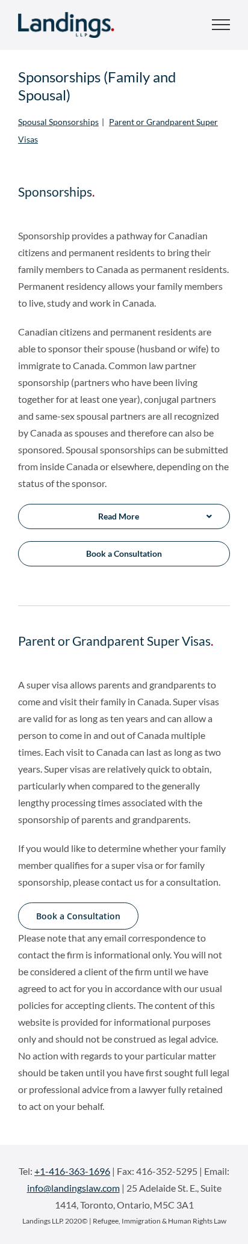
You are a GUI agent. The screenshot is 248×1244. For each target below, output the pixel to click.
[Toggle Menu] (221, 24)
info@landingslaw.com (73, 1187)
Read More (118, 516)
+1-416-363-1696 (72, 1171)
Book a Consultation (124, 553)
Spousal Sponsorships (58, 122)
